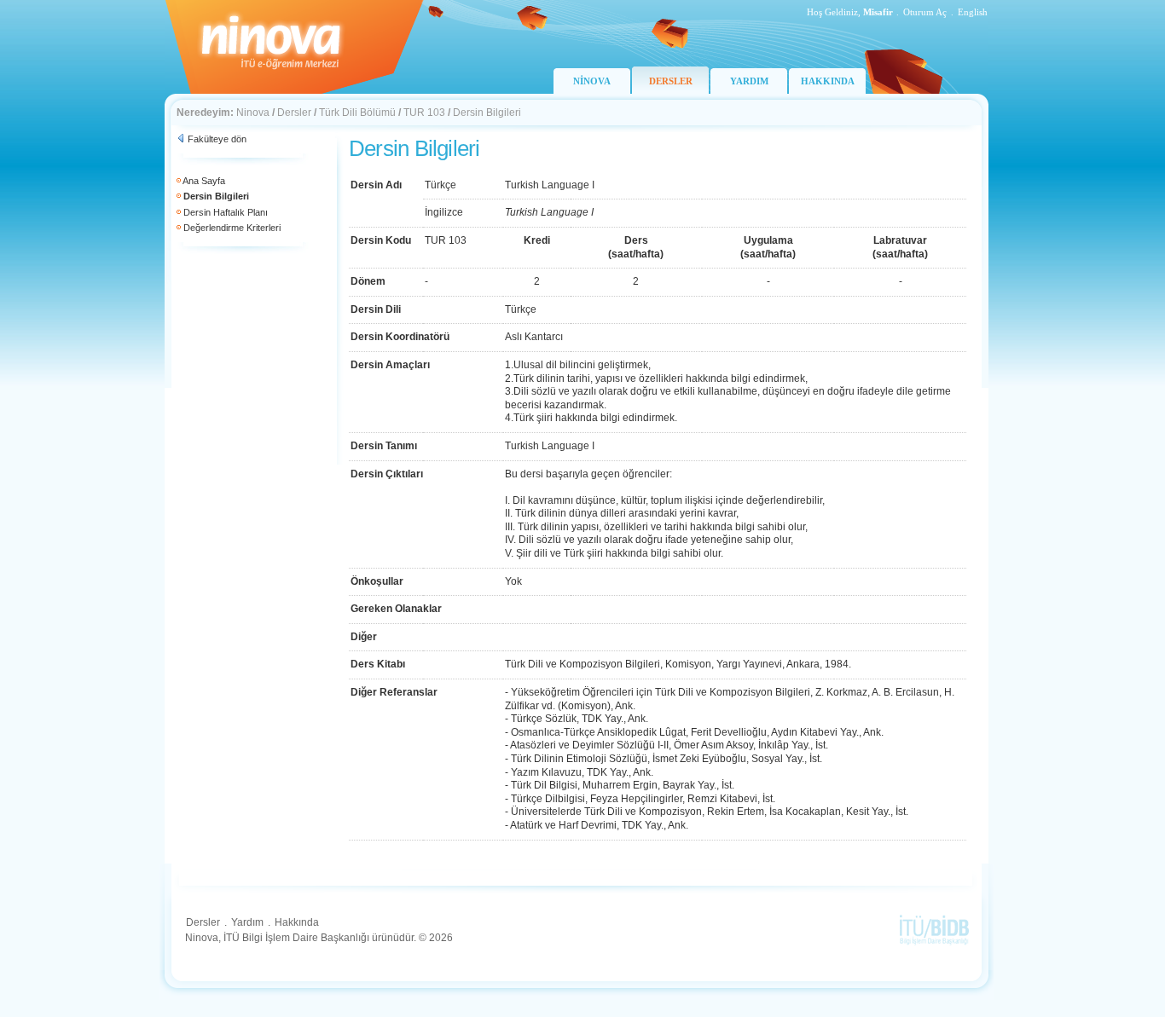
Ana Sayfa (204, 181)
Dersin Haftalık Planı (225, 212)
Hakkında (297, 922)
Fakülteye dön (217, 139)
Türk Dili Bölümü (357, 112)
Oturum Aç (925, 12)
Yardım (247, 922)
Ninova (253, 112)
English (973, 12)
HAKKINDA (828, 81)
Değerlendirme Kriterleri (232, 227)
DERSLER (671, 81)
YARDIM (749, 81)
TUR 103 (424, 112)
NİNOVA (592, 81)
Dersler (294, 112)
